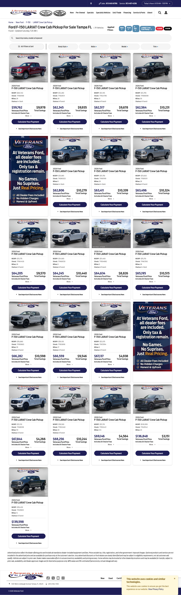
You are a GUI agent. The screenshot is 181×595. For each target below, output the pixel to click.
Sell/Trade (117, 13)
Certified (120, 578)
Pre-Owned (80, 13)
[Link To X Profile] (53, 577)
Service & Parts (139, 13)
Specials (90, 13)
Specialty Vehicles (103, 13)
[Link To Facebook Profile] (48, 577)
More (27, 116)
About (149, 13)
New (72, 13)
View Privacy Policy (155, 589)
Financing (127, 13)
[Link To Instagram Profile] (63, 577)
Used (110, 578)
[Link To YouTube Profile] (58, 577)
